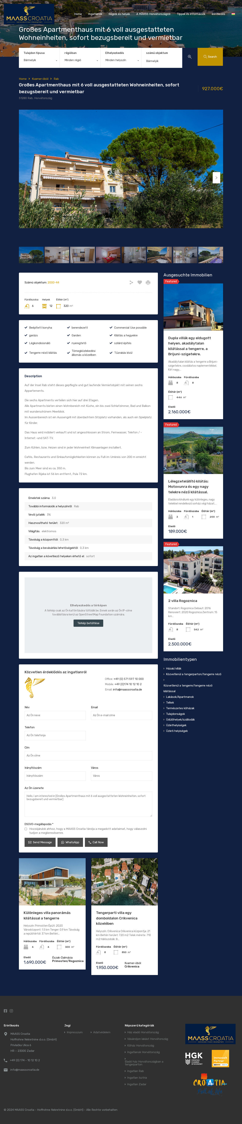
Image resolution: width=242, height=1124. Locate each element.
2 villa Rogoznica (182, 601)
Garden (76, 335)
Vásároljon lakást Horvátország (147, 1039)
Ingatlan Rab (135, 1071)
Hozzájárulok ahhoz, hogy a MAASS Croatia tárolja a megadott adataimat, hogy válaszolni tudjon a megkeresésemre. (88, 831)
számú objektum (157, 53)
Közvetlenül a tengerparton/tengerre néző (193, 674)
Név (27, 707)
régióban (70, 53)
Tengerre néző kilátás (43, 352)
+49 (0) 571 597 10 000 (129, 679)
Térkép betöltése (88, 623)
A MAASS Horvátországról (153, 14)
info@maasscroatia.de (127, 689)
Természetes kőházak (180, 708)
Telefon (30, 727)
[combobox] (39, 61)
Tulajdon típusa (34, 53)
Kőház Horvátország (140, 1045)
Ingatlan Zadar (136, 1084)
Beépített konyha (40, 327)
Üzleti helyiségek (177, 731)
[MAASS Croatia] (29, 22)
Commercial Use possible (130, 327)
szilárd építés (122, 343)
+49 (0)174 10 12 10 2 (128, 684)
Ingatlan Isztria (137, 1077)
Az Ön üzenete (34, 788)
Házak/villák (173, 668)
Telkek (170, 702)
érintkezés (218, 14)
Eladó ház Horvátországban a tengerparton (144, 1063)
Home (78, 14)
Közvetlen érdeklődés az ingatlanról (56, 672)
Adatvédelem (101, 1032)
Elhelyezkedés (114, 53)
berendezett (80, 327)
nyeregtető (79, 343)
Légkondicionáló (39, 343)
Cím (27, 747)
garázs (33, 335)
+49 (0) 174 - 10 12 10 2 (25, 1060)
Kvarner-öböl (40, 79)
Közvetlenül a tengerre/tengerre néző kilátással (188, 688)
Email (94, 707)
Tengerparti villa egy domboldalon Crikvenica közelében (116, 918)
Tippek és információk (191, 14)
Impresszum (75, 1032)
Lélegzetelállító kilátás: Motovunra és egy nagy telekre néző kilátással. (188, 486)
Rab (56, 79)
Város (94, 768)
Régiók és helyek (119, 14)
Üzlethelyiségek (176, 725)
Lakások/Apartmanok (180, 697)
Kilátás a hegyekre (126, 335)
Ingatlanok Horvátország (143, 1052)
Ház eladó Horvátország (143, 1032)
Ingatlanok (95, 14)
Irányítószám (33, 768)
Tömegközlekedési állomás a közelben (84, 353)
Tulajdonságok (175, 714)
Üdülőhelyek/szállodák (180, 719)
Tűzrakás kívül (123, 352)
